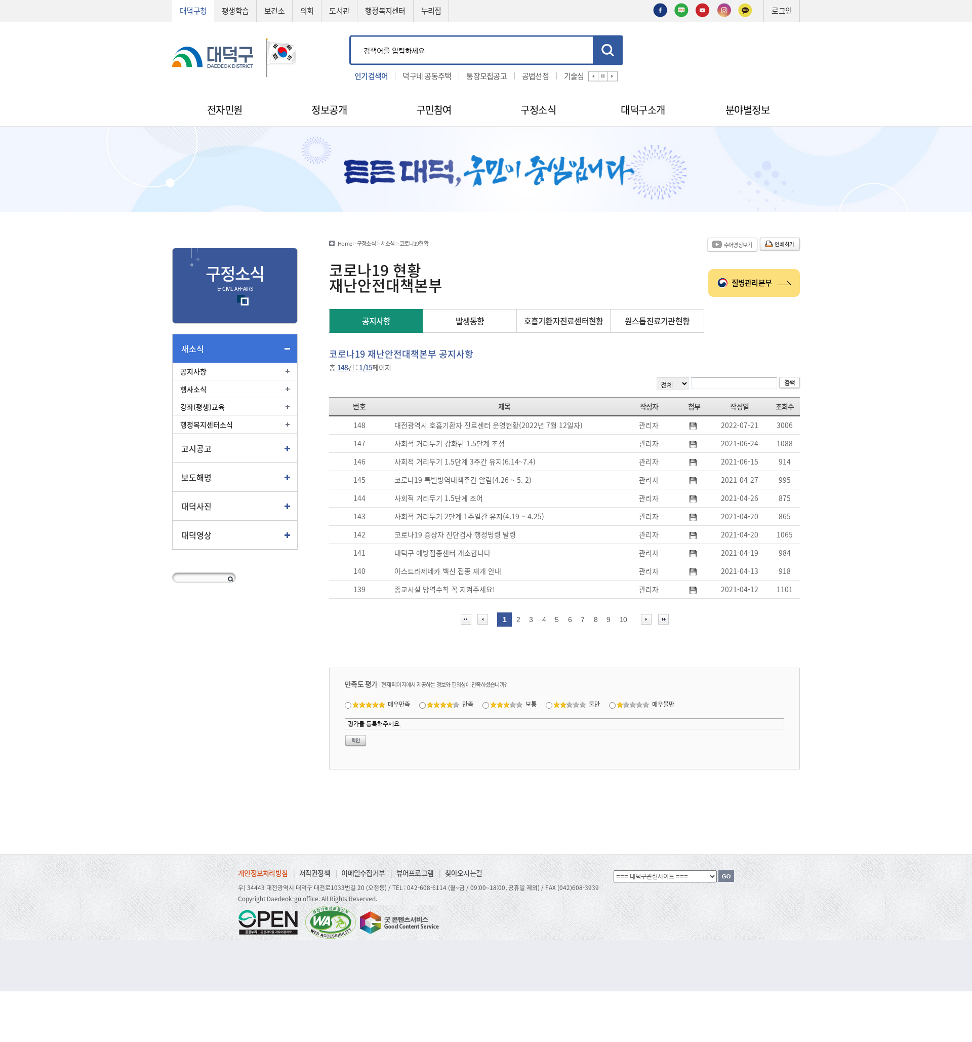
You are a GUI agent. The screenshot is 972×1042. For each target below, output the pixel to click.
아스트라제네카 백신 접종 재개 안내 (447, 571)
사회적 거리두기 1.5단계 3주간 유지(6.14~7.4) (465, 461)
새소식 (192, 348)
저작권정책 (314, 873)
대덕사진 (196, 506)
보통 (531, 704)
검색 (608, 50)
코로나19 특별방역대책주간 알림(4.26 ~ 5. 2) (463, 480)
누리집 (431, 10)
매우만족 (399, 704)
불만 (594, 704)
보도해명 (196, 477)
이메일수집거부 (363, 873)
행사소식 (193, 389)
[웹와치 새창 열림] (330, 921)
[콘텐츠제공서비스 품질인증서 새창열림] (398, 921)
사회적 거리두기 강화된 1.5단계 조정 (449, 443)
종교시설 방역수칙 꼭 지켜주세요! (444, 589)
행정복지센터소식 (206, 424)
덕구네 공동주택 (426, 75)
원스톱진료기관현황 (657, 321)
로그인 (782, 10)
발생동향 (470, 321)
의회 (307, 10)
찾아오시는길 (463, 873)
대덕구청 (193, 10)
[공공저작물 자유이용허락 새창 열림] (271, 921)
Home (345, 243)
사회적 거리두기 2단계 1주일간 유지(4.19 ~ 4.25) (469, 516)
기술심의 (577, 75)
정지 (603, 76)
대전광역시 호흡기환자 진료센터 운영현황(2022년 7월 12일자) (488, 425)
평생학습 (235, 10)
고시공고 (196, 448)
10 (623, 619)
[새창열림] (660, 9)
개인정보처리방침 (263, 873)
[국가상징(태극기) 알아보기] (281, 56)
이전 (593, 76)
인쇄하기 (784, 244)
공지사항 (193, 371)
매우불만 (663, 704)
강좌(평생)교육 (202, 407)
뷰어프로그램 (415, 873)
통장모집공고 (486, 75)
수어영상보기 (738, 245)
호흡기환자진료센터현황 (563, 321)
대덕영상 (196, 535)
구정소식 (366, 243)
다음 (613, 76)
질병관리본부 (752, 282)
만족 (467, 704)
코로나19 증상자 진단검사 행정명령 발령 (455, 534)
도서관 (339, 10)
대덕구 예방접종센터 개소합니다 (442, 553)
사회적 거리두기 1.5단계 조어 (438, 498)
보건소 (274, 10)
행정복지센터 (385, 10)
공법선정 (535, 75)
